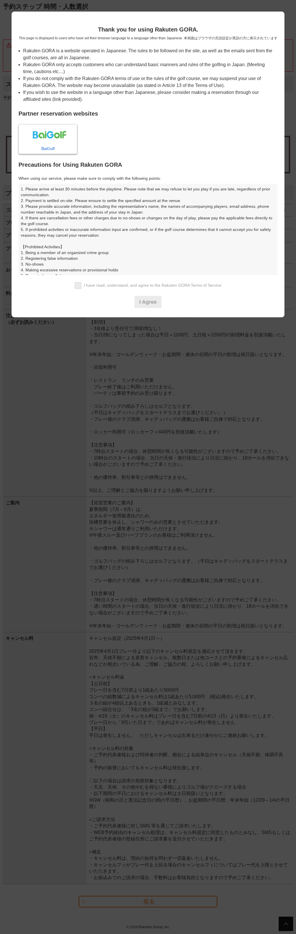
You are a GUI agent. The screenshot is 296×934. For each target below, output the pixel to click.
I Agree (148, 302)
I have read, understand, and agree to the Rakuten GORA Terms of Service (152, 285)
